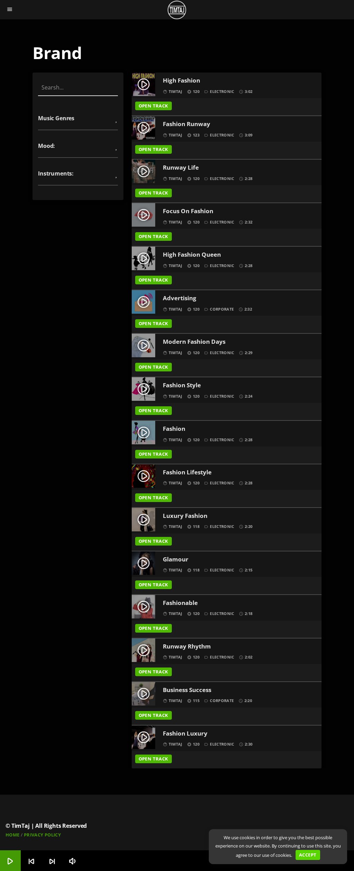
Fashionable (180, 603)
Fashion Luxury (185, 733)
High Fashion (181, 80)
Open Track (153, 106)
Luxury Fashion (185, 516)
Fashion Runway (186, 124)
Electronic (222, 91)
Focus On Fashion (188, 211)
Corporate (222, 309)
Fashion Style (182, 385)
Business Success (187, 690)
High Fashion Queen (192, 254)
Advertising (179, 298)
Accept (307, 855)
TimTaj (176, 91)
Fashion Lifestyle (187, 472)
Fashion (174, 429)
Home (13, 835)
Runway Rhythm (187, 646)
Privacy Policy (42, 835)
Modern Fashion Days (194, 341)
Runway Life (181, 167)
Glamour (175, 559)
